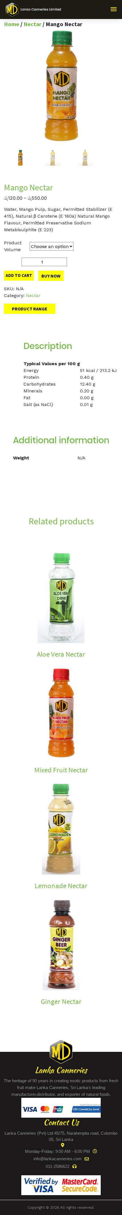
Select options (19, 664)
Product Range (29, 309)
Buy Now (50, 276)
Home (11, 24)
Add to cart (19, 275)
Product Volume (13, 246)
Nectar (32, 24)
